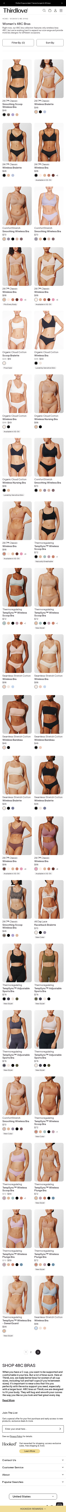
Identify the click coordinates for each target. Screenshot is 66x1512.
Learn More (29, 1451)
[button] (33, 1509)
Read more (8, 1400)
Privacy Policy (16, 1436)
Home (5, 19)
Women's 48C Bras (19, 19)
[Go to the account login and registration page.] (55, 10)
